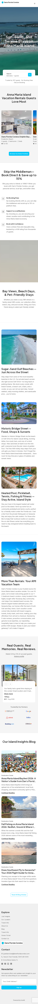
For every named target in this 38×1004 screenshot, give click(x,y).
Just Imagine (5, 916)
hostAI (23, 1000)
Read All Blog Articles (19, 895)
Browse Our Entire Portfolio (19, 154)
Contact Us (5, 938)
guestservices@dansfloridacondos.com (16, 954)
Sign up (19, 987)
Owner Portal (5, 935)
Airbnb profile (19, 656)
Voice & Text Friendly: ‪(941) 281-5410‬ (15, 957)
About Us (4, 926)
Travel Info (5, 923)
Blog (2, 929)
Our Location (5, 919)
